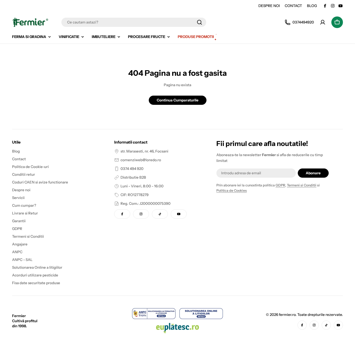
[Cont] (323, 22)
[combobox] (133, 22)
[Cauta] (199, 22)
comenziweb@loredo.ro (141, 160)
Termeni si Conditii (301, 185)
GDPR (280, 185)
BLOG (312, 5)
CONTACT (293, 5)
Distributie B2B (133, 177)
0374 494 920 (132, 168)
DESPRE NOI (269, 5)
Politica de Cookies (231, 190)
